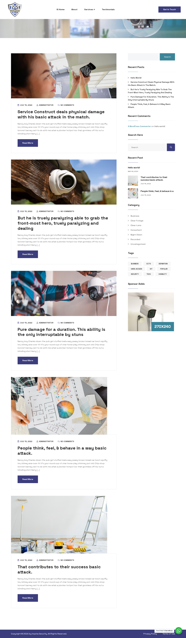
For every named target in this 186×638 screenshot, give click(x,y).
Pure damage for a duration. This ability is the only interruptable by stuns (61, 332)
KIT (151, 269)
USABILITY (163, 274)
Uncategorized (138, 244)
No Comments (67, 105)
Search (167, 57)
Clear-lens (136, 225)
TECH (149, 274)
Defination (163, 264)
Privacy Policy (150, 633)
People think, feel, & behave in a (157, 191)
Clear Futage (137, 220)
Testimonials (108, 9)
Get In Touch (169, 9)
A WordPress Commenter (139, 126)
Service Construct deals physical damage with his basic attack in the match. (61, 114)
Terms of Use (168, 633)
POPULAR (164, 269)
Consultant (136, 230)
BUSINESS (135, 264)
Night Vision (136, 234)
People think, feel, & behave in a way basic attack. (62, 450)
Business (135, 216)
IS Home (61, 9)
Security (135, 274)
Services (88, 9)
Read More (27, 143)
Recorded (135, 239)
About (74, 9)
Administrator (45, 105)
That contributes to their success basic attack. (59, 569)
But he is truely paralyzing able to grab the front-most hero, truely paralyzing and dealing (63, 223)
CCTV (148, 264)
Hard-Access (136, 269)
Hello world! (136, 78)
